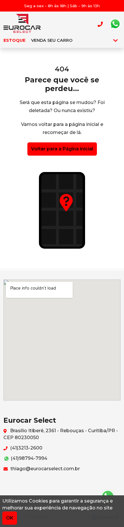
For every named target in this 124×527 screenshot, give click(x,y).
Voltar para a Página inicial (62, 149)
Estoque (14, 40)
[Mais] (115, 40)
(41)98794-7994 (28, 458)
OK (9, 518)
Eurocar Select (22, 24)
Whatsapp (115, 24)
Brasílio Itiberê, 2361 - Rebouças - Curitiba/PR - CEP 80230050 (60, 434)
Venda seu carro (51, 40)
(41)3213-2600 (25, 448)
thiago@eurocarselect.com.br (44, 468)
